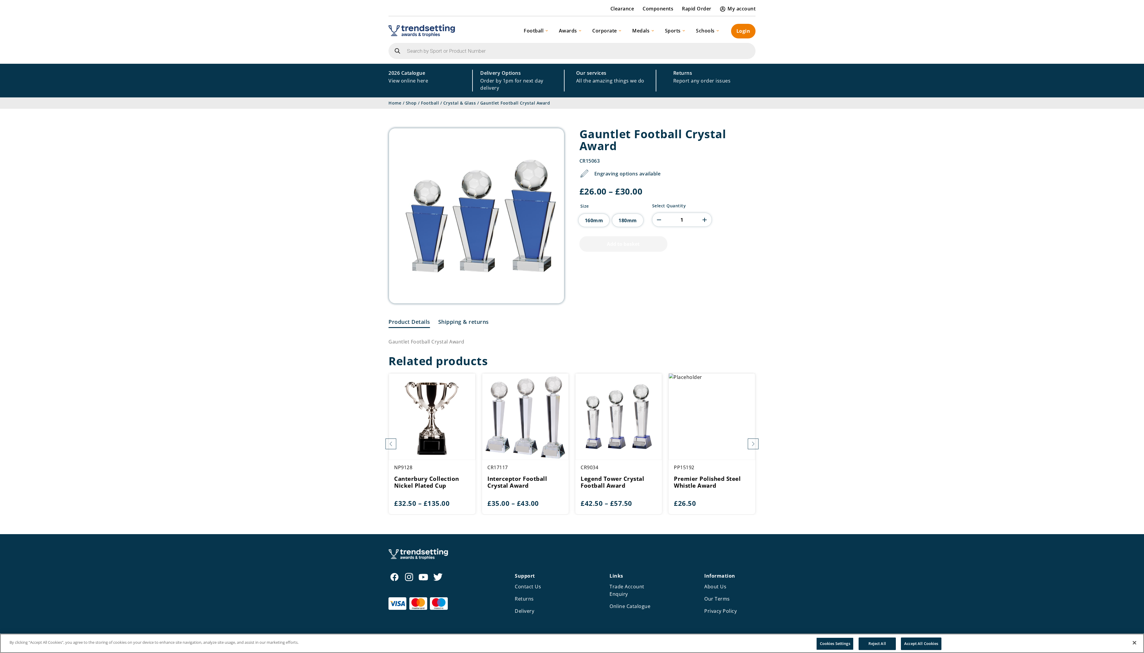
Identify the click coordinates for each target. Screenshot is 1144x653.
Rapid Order (696, 8)
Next (753, 444)
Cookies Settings (835, 643)
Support (525, 576)
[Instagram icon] (409, 577)
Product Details (409, 321)
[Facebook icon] (394, 577)
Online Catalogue (630, 606)
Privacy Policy (720, 611)
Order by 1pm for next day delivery (511, 80)
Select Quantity (669, 206)
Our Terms (717, 599)
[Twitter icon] (438, 577)
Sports (673, 30)
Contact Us (528, 586)
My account (742, 8)
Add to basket (623, 244)
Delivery (524, 611)
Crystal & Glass (459, 103)
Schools (705, 30)
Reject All (877, 643)
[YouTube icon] (423, 577)
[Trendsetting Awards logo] (421, 30)
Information (719, 576)
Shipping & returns (463, 321)
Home (394, 103)
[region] (572, 643)
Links (616, 576)
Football (533, 30)
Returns (524, 599)
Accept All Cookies (921, 643)
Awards (568, 30)
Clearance (622, 8)
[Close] (1134, 642)
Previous (391, 444)
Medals (640, 30)
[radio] (594, 220)
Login (743, 31)
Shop (411, 103)
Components (658, 8)
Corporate (604, 30)
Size (584, 206)
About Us (715, 586)
